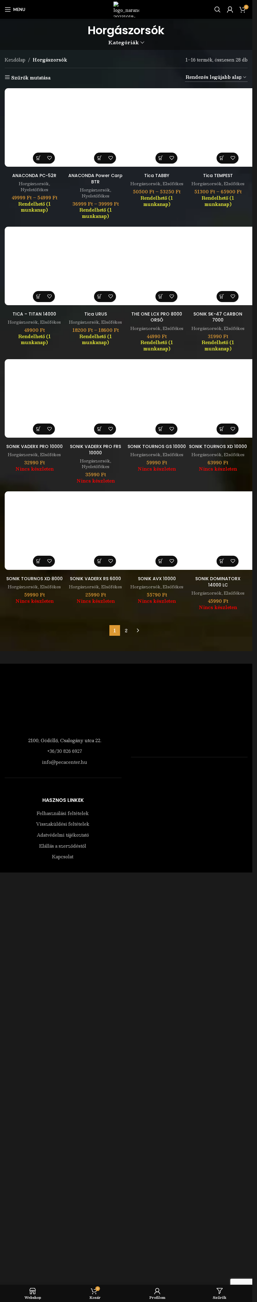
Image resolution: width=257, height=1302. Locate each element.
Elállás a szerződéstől (62, 1231)
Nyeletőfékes (34, 189)
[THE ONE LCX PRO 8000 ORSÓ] (166, 265)
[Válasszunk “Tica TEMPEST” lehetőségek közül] (222, 158)
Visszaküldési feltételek (62, 1209)
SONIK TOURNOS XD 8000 (34, 578)
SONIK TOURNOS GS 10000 (157, 446)
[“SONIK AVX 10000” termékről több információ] (160, 561)
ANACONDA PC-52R (34, 175)
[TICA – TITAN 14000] (43, 265)
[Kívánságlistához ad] (49, 158)
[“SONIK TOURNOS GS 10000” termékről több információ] (160, 429)
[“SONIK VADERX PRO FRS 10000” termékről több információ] (99, 429)
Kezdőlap (15, 59)
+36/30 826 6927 (64, 751)
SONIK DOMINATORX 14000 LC (217, 581)
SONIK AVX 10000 (157, 578)
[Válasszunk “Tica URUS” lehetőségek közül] (99, 296)
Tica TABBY (156, 175)
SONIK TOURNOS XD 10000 (218, 446)
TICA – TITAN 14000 (34, 314)
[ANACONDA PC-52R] (43, 127)
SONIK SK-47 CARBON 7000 (217, 317)
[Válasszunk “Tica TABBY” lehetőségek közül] (160, 158)
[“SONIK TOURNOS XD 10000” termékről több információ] (222, 429)
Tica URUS (95, 314)
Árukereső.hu (189, 1170)
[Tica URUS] (105, 265)
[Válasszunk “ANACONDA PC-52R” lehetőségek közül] (38, 158)
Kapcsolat (62, 1242)
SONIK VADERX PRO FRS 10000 (95, 449)
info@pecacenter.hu (64, 762)
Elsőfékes (173, 183)
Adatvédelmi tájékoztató (63, 1220)
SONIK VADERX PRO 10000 (34, 446)
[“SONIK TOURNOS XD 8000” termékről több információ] (38, 561)
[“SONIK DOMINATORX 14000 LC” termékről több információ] (222, 561)
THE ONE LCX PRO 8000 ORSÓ (156, 317)
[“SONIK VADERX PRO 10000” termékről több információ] (38, 429)
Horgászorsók (34, 183)
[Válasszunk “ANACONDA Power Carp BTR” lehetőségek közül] (99, 158)
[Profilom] (230, 9)
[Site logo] (126, 9)
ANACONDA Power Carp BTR (95, 178)
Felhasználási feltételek (63, 1198)
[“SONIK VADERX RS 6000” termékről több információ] (99, 561)
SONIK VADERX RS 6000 (95, 578)
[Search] (217, 9)
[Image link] (63, 704)
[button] (38, 296)
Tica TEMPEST (218, 175)
